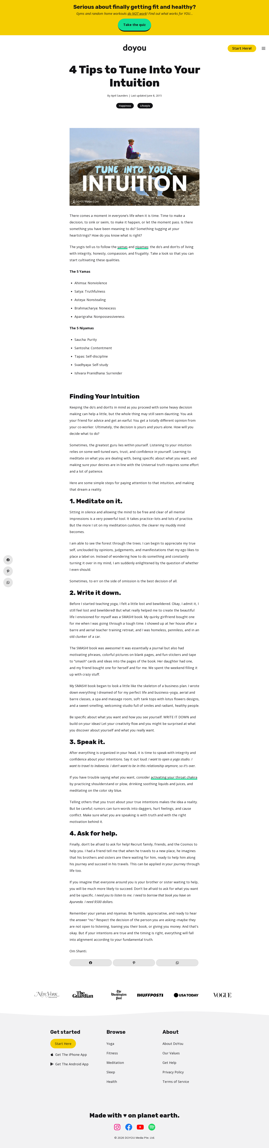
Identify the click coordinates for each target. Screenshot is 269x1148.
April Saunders (119, 95)
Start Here (63, 1043)
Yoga (110, 1043)
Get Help (169, 1062)
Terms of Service (175, 1081)
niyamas (141, 247)
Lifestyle (145, 105)
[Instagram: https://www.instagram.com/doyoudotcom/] (117, 1127)
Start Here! (242, 48)
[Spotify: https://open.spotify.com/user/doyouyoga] (152, 1127)
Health (112, 1081)
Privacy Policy (173, 1072)
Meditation (115, 1062)
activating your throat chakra (174, 777)
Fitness (112, 1053)
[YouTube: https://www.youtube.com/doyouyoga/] (140, 1127)
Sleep (111, 1072)
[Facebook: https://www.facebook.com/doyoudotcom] (129, 1127)
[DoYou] (134, 48)
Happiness (125, 105)
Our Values (171, 1053)
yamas (122, 247)
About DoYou (172, 1043)
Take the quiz (134, 24)
